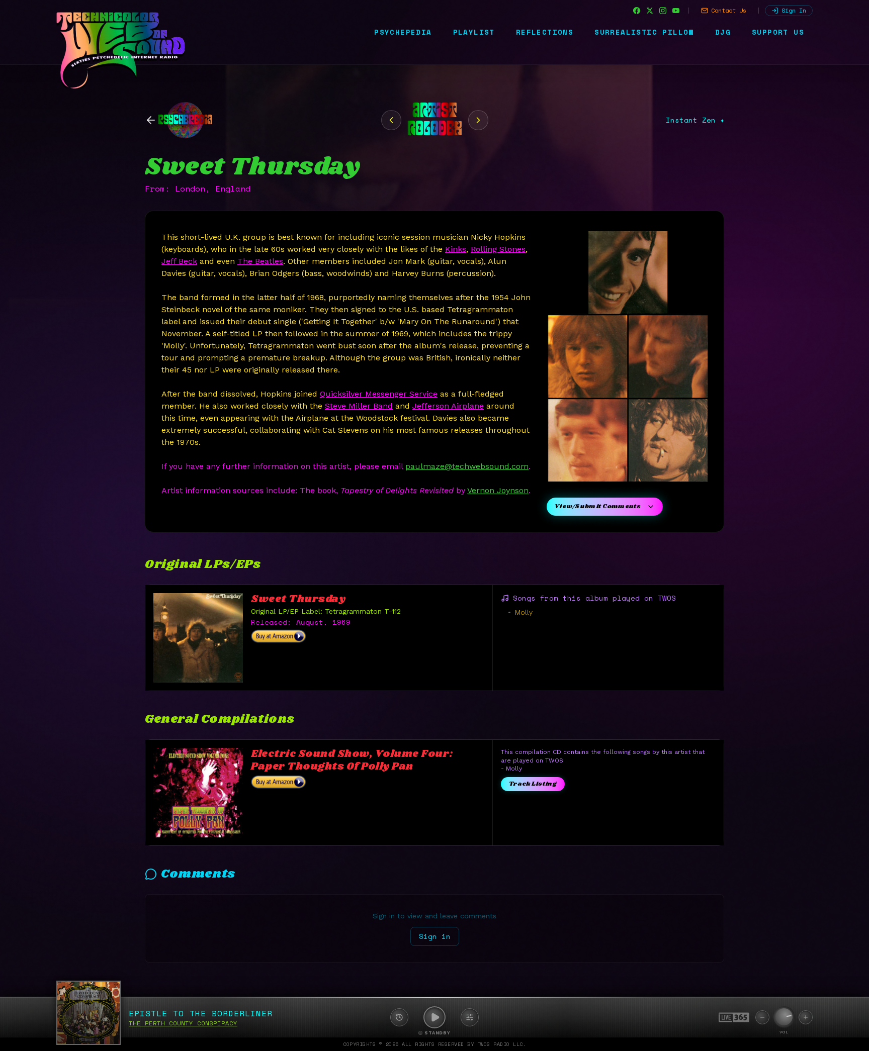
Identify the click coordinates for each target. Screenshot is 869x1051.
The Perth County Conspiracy (183, 1023)
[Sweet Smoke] (391, 120)
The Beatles (260, 261)
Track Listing (533, 784)
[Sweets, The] (478, 120)
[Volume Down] (762, 1017)
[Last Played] (399, 1017)
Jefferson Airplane (448, 406)
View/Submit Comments (598, 506)
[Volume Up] (806, 1017)
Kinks (455, 249)
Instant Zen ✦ (695, 120)
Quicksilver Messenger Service (379, 394)
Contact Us (728, 10)
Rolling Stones (498, 249)
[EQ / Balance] (470, 1017)
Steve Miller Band (359, 406)
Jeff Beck (179, 261)
